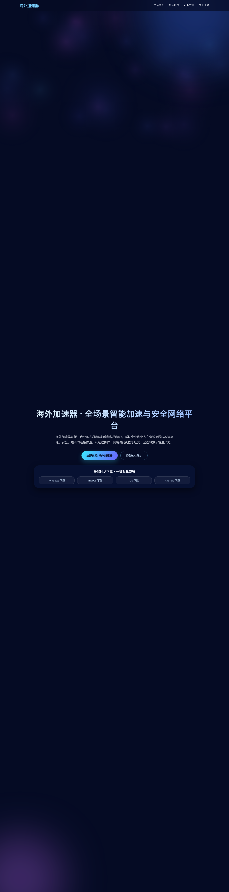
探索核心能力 (134, 455)
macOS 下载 (95, 480)
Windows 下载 (56, 480)
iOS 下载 (134, 480)
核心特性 (174, 5)
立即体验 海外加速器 (100, 455)
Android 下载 (172, 480)
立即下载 (204, 5)
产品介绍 (159, 5)
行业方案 (189, 5)
